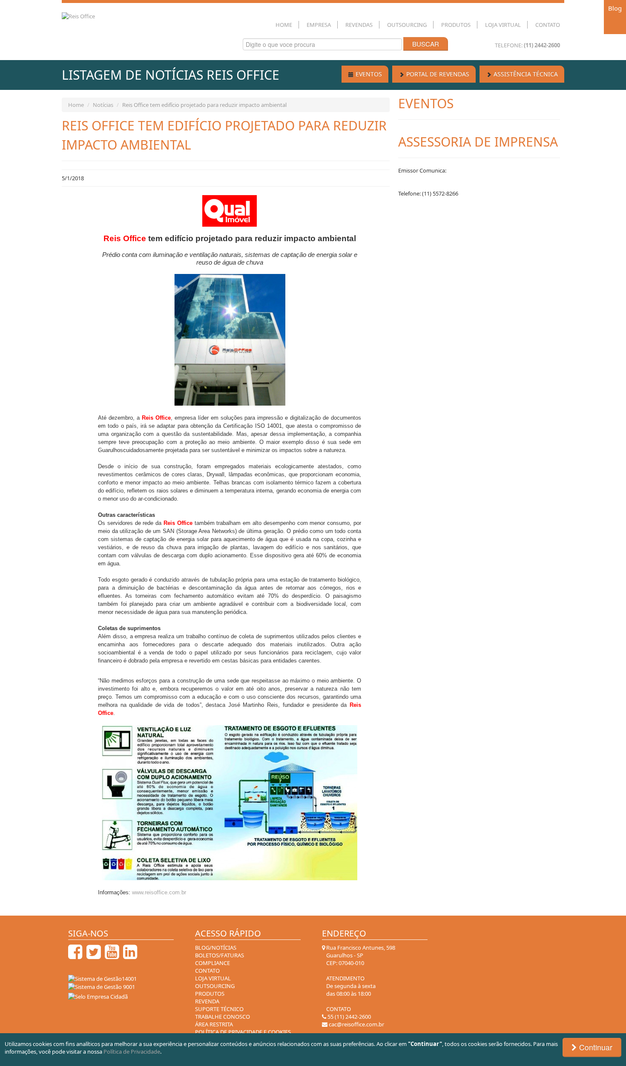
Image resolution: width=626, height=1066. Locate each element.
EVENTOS (368, 74)
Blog (615, 8)
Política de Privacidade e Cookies (243, 1032)
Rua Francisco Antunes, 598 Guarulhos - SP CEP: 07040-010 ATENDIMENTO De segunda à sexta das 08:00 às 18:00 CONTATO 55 (360, 982)
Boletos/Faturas (219, 955)
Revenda (207, 1001)
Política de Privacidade (131, 1051)
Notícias (103, 105)
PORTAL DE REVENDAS (437, 74)
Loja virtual (213, 978)
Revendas (359, 25)
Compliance (212, 963)
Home (284, 25)
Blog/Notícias (215, 947)
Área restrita (214, 1024)
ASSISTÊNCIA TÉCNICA (525, 74)
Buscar (425, 43)
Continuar (594, 1047)
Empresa (319, 25)
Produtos (456, 25)
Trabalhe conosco (222, 1016)
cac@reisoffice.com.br (355, 1024)
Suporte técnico (219, 1009)
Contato (547, 25)
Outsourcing (407, 25)
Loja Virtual (503, 25)
